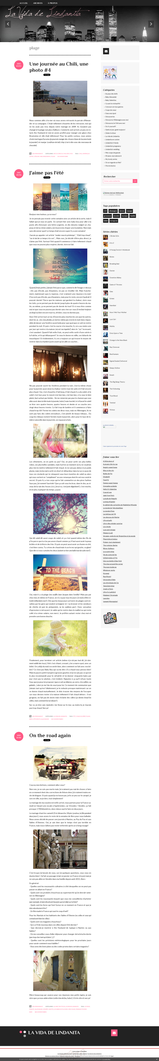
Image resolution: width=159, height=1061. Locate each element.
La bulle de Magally (110, 499)
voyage (87, 1006)
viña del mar (38, 156)
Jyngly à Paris (108, 589)
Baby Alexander (111, 97)
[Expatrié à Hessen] (110, 618)
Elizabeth (106, 477)
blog (112, 1056)
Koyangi (106, 573)
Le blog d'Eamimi (109, 502)
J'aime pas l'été (46, 173)
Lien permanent (37, 153)
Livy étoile (107, 527)
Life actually (107, 520)
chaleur (79, 716)
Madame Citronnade (110, 595)
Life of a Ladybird (109, 592)
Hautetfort (84, 1051)
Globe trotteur (59, 1006)
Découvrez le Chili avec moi (63, 153)
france (31, 1009)
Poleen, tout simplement (111, 542)
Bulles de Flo (107, 474)
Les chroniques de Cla (111, 583)
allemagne (45, 719)
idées (31, 719)
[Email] (106, 51)
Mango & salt (108, 533)
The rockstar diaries (110, 545)
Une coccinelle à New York (112, 561)
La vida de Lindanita (60, 716)
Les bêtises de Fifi (109, 514)
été (74, 716)
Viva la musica (110, 166)
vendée (45, 1009)
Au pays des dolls (111, 94)
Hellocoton (118, 194)
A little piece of (108, 461)
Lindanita (111, 194)
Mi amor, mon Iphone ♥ (113, 156)
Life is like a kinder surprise (112, 523)
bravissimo (47, 156)
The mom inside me (109, 567)
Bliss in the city (108, 470)
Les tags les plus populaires (95, 1053)
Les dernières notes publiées (79, 1053)
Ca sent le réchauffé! (112, 104)
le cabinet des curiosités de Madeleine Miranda (120, 505)
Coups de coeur (110, 110)
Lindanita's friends (111, 143)
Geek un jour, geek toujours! (115, 130)
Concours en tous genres (114, 107)
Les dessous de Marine (111, 517)
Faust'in (106, 480)
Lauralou (106, 598)
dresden (116, 216)
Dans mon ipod (110, 113)
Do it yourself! (110, 126)
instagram (113, 221)
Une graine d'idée (109, 580)
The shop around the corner (113, 564)
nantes (51, 1009)
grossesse (107, 216)
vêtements (37, 719)
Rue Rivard (107, 576)
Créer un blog (75, 1051)
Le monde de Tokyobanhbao (113, 508)
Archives (37, 3)
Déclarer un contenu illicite (52, 1056)
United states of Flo (110, 558)
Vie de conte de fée (110, 555)
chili (80, 153)
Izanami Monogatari (110, 601)
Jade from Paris (108, 495)
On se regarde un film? (113, 162)
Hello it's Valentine (110, 489)
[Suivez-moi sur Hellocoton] (113, 192)
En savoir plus (106, 1059)
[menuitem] (25, 3)
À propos (52, 3)
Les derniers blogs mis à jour (65, 1053)
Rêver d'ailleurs (108, 548)
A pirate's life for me (110, 464)
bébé (84, 716)
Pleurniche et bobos (110, 539)
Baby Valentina (110, 100)
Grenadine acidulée (110, 486)
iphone (121, 211)
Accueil (24, 3)
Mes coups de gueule (112, 153)
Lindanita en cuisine (112, 139)
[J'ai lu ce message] (157, 1059)
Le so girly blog (108, 552)
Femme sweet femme (110, 483)
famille (132, 216)
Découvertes (110, 117)
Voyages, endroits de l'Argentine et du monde (119, 536)
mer (69, 1009)
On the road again (50, 735)
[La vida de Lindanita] (109, 435)
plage (53, 156)
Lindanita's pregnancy (113, 146)
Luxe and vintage (109, 530)
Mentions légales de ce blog (67, 1056)
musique (125, 216)
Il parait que (107, 492)
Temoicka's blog (108, 586)
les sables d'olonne (61, 1009)
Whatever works (109, 570)
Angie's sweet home (110, 467)
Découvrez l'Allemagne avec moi (116, 120)
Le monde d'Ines (108, 511)
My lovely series (111, 159)
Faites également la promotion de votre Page (114, 446)
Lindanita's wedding (112, 149)
